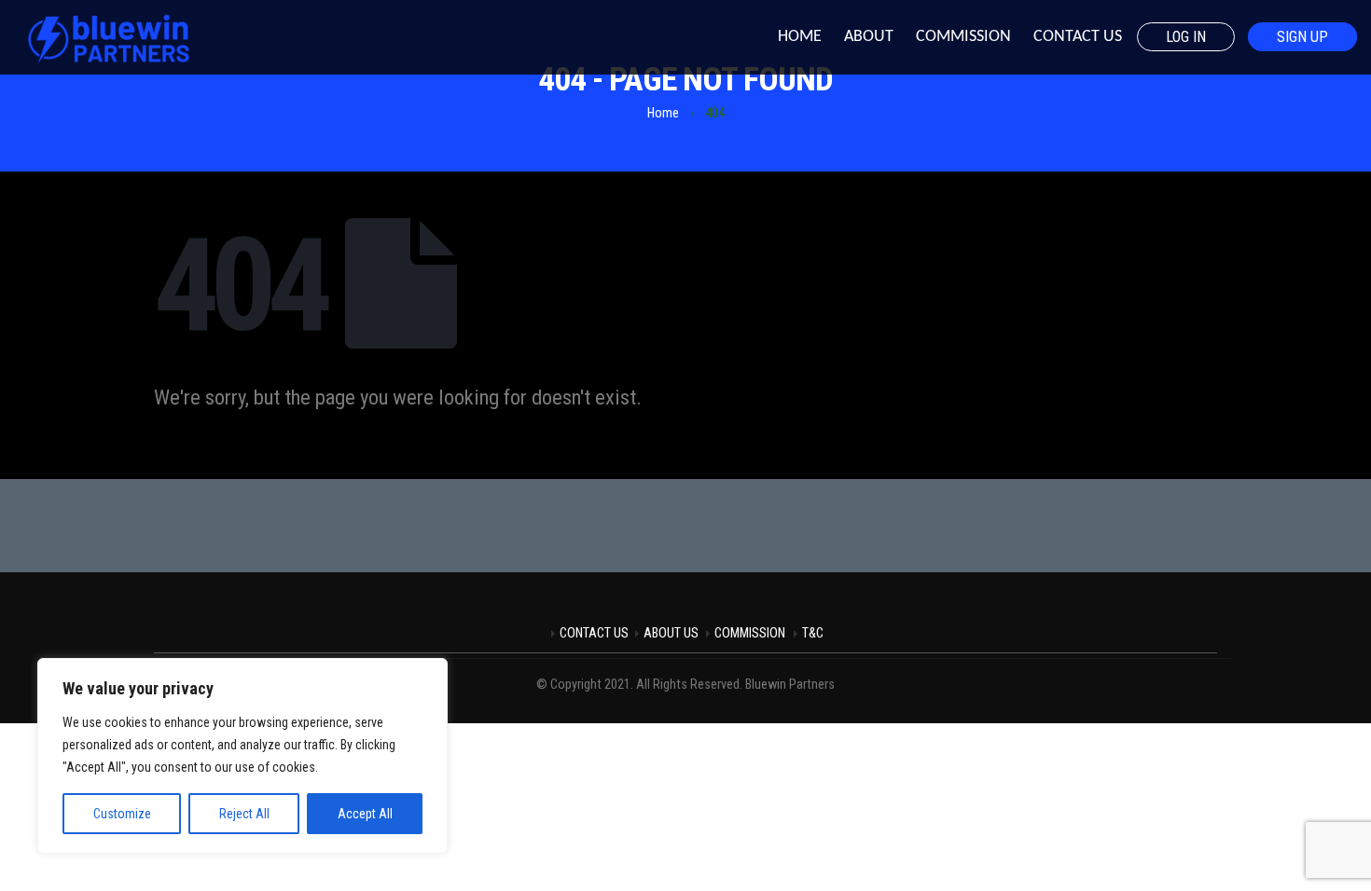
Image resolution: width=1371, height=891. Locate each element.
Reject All (244, 813)
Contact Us (1077, 37)
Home (800, 37)
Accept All (365, 813)
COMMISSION (749, 633)
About (868, 37)
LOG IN (1186, 37)
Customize (122, 813)
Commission (963, 37)
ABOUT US (671, 633)
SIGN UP (1302, 37)
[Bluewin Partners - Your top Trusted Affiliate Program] (107, 37)
